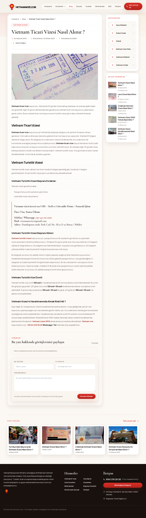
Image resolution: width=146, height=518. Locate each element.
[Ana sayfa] (22, 6)
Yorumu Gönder (86, 396)
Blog (71, 6)
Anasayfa (48, 6)
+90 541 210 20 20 (34, 325)
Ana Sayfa (87, 479)
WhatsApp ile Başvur (122, 485)
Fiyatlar (89, 6)
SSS (109, 6)
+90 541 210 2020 (43, 217)
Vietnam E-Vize (70, 479)
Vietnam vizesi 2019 (41, 321)
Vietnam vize (87, 321)
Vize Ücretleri (69, 482)
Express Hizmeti (89, 486)
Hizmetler (59, 6)
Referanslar (100, 6)
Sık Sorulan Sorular (71, 490)
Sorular (79, 6)
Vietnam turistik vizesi (22, 238)
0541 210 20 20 (133, 6)
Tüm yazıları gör (129, 421)
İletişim (118, 6)
